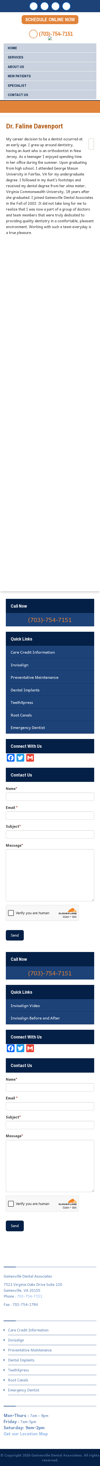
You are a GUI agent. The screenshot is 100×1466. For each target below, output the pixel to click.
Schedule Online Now (50, 19)
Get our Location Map (26, 1433)
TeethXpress (22, 702)
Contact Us (18, 94)
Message (14, 845)
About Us (16, 66)
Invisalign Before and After (35, 1018)
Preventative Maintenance (34, 677)
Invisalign (19, 664)
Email (12, 807)
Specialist (17, 85)
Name (11, 788)
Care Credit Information (33, 652)
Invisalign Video (25, 1005)
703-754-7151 (29, 1296)
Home (12, 47)
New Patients (19, 75)
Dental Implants (25, 690)
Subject (13, 826)
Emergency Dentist (28, 727)
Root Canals (21, 715)
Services (15, 57)
